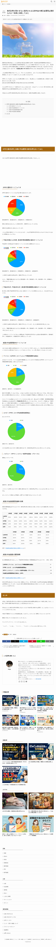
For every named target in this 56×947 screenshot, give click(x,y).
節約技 (5, 889)
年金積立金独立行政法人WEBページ (14, 548)
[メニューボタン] (54, 1)
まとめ (8, 113)
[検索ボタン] (51, 1)
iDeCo (5, 856)
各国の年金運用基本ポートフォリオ (16, 107)
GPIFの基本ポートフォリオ (15, 106)
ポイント (6, 902)
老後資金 (8, 15)
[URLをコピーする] (49, 641)
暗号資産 (6, 872)
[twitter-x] (24, 681)
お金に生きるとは (8, 913)
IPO (5, 869)
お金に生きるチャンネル (10, 917)
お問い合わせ (7, 933)
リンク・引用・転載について (11, 923)
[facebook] (22, 681)
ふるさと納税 (7, 896)
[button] (6, 641)
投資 (5, 853)
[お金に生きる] (4, 1)
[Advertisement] (28, 131)
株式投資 (6, 866)
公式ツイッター (8, 920)
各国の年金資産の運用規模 (15, 111)
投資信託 (6, 862)
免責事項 (6, 930)
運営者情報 (38, 678)
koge (9, 669)
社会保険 (5, 634)
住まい (5, 893)
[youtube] (26, 681)
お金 (5, 883)
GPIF (5, 15)
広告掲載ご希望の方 (9, 939)
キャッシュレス (8, 899)
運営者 (42, 939)
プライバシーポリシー (9, 926)
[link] (19, 681)
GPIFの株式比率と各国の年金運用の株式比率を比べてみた (21, 104)
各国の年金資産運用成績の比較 (15, 109)
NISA (5, 859)
